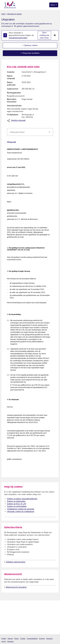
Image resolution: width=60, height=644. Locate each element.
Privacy (16, 638)
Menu (53, 5)
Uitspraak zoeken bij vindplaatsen (20, 511)
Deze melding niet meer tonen (44, 35)
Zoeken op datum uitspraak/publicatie (22, 499)
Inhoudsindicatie (14, 106)
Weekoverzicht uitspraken (16, 587)
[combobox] (30, 132)
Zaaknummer (12, 89)
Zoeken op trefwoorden (16, 501)
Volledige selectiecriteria (15, 562)
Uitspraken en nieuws (14, 14)
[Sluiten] (55, 35)
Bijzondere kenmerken (11, 100)
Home (3, 14)
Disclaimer (10, 641)
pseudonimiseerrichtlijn (18, 38)
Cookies (22, 638)
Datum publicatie (11, 83)
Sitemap (10, 638)
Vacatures (49, 638)
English (3, 638)
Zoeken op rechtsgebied (16, 506)
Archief (3, 641)
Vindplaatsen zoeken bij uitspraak (20, 509)
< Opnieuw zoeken (30, 45)
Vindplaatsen (12, 115)
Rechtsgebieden (14, 93)
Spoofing (42, 638)
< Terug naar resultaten (30, 53)
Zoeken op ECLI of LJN (16, 504)
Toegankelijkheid (32, 638)
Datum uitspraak (11, 77)
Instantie (10, 72)
